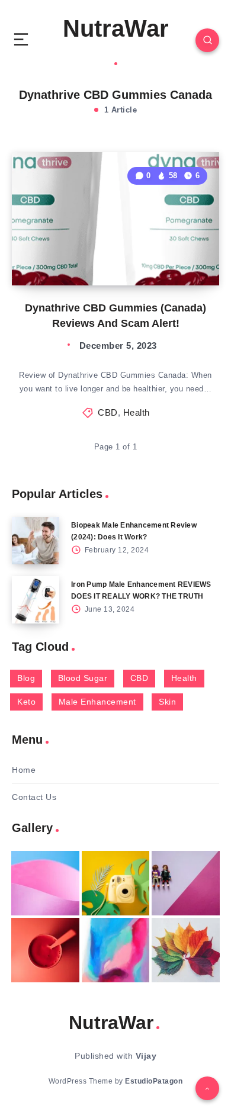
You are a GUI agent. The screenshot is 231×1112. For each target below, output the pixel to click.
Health (136, 412)
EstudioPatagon (153, 1081)
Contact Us (34, 797)
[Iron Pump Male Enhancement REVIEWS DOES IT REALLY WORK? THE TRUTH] (35, 600)
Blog (26, 678)
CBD (108, 412)
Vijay (146, 1055)
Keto (26, 701)
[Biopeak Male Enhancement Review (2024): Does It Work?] (35, 540)
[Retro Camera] (116, 883)
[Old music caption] (186, 883)
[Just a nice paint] (116, 950)
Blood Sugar (83, 678)
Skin (167, 701)
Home (24, 769)
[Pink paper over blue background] (45, 883)
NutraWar (116, 28)
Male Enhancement (97, 701)
